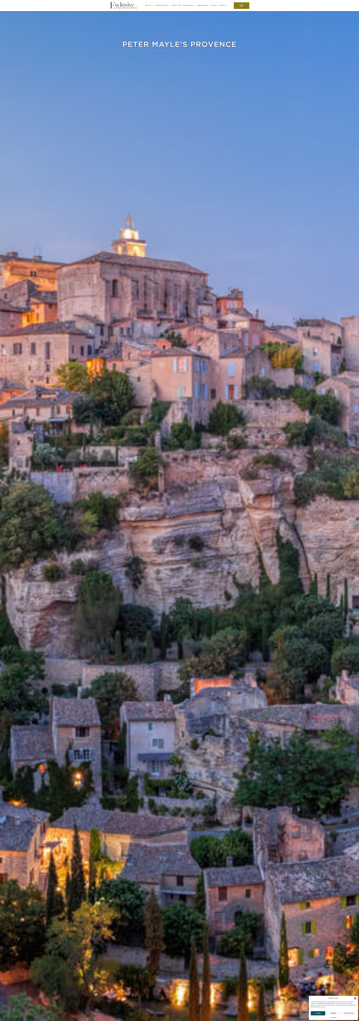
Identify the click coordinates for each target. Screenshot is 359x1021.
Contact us (223, 5)
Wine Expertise (188, 5)
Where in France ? (203, 5)
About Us (148, 5)
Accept (318, 1013)
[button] (355, 998)
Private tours (176, 5)
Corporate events (161, 5)
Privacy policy (333, 1017)
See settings (348, 1013)
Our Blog (214, 5)
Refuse (333, 1013)
